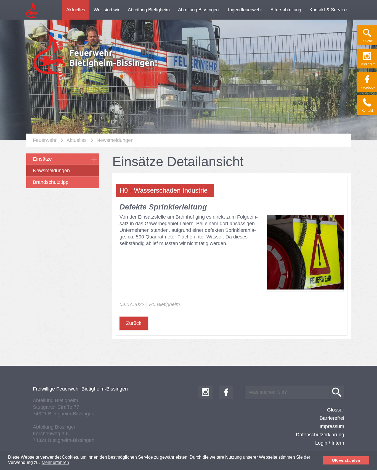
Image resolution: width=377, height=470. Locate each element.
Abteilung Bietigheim (149, 9)
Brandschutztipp (50, 182)
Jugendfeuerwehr (244, 9)
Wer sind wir (107, 9)
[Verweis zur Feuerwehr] (95, 74)
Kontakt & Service (328, 9)
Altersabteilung (285, 9)
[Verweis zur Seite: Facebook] (205, 392)
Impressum (332, 426)
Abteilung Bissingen (198, 9)
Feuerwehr (45, 140)
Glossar (335, 410)
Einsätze (42, 159)
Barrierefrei (332, 418)
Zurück (133, 323)
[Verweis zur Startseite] (32, 16)
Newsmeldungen (115, 140)
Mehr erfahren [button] (55, 462)
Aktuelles (75, 9)
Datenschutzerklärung (320, 434)
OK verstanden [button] (346, 460)
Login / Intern (329, 443)
